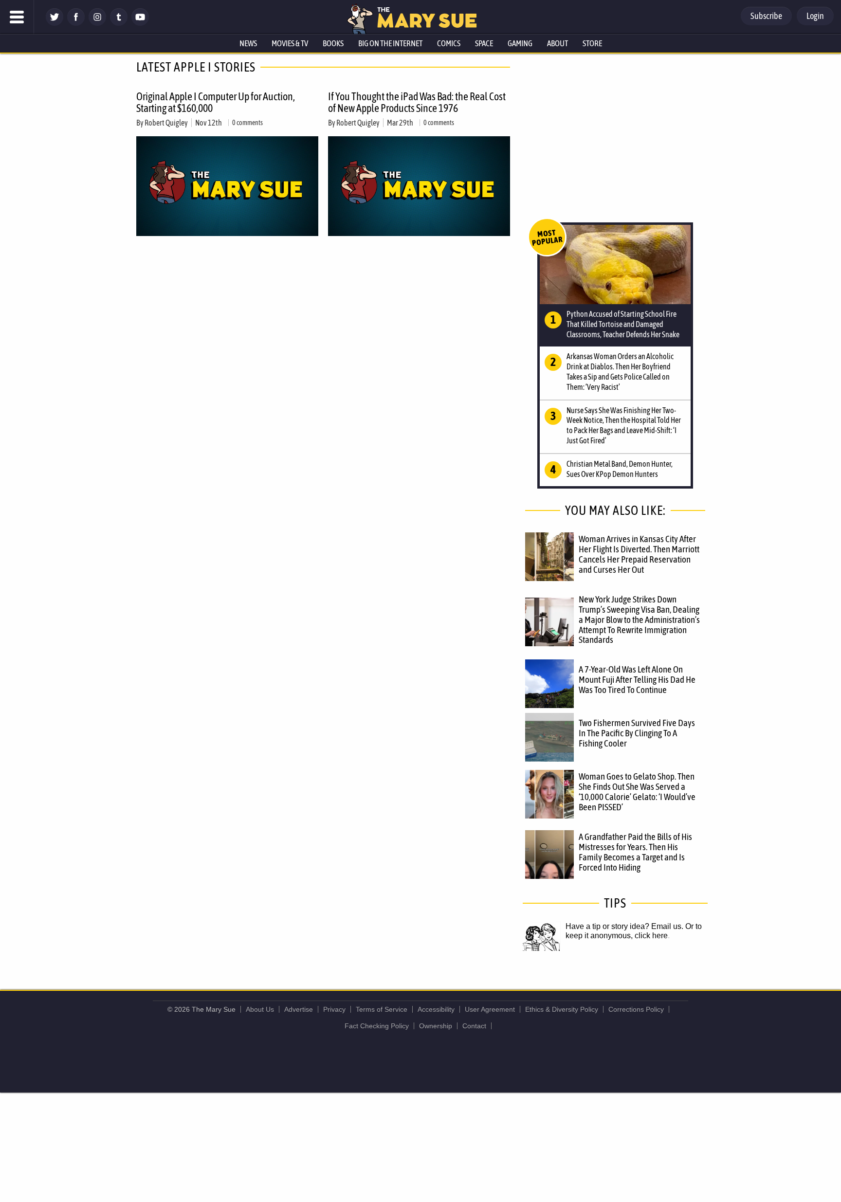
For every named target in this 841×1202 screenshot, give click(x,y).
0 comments (247, 122)
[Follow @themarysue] (54, 23)
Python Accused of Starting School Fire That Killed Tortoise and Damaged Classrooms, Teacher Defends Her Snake (623, 324)
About (557, 43)
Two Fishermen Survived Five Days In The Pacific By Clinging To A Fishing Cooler (637, 732)
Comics (448, 43)
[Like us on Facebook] (76, 23)
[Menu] (17, 17)
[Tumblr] (119, 23)
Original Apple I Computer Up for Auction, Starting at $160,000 (215, 102)
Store (592, 43)
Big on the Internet (390, 43)
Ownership (435, 1026)
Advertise (298, 1009)
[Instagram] (97, 23)
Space (484, 43)
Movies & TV (290, 43)
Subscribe (766, 16)
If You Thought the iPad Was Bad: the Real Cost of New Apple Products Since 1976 (417, 102)
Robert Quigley (166, 122)
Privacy (334, 1009)
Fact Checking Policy (377, 1026)
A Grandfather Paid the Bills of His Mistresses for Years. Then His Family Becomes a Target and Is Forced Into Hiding (635, 852)
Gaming (520, 43)
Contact (474, 1026)
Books (333, 43)
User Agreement (490, 1009)
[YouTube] (140, 23)
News (248, 43)
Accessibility (436, 1009)
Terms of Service (381, 1009)
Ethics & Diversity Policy (561, 1009)
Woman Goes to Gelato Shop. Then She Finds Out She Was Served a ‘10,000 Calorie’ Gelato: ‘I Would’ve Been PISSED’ (637, 791)
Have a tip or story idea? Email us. (624, 926)
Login (815, 16)
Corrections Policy (636, 1009)
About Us (260, 1009)
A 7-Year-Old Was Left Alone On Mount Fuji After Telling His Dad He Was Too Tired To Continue (637, 679)
